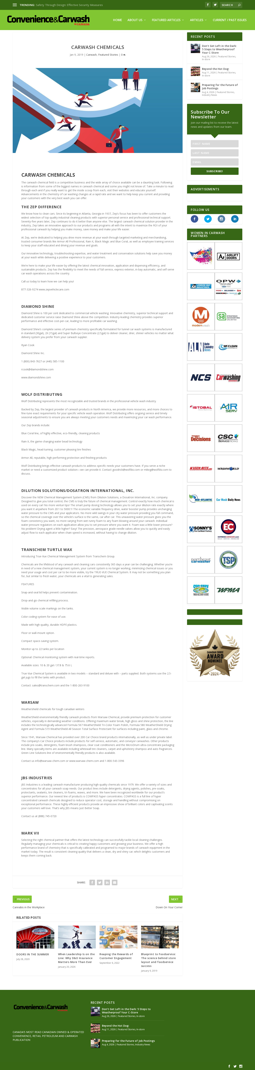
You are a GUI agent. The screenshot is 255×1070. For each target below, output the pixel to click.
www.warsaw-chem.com (84, 761)
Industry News (209, 95)
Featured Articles (166, 20)
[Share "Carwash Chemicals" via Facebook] (92, 882)
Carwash (91, 54)
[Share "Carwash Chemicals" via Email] (114, 882)
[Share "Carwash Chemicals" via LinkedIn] (107, 882)
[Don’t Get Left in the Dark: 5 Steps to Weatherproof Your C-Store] (195, 48)
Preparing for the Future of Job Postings (220, 86)
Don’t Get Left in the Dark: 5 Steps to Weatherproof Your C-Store (219, 49)
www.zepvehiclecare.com (54, 289)
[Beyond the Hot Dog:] (195, 71)
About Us (135, 20)
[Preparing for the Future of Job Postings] (195, 87)
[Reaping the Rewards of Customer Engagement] (118, 937)
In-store (206, 59)
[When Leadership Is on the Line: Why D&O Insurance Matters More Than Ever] (77, 937)
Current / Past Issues (230, 20)
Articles (196, 20)
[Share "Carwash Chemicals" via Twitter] (99, 882)
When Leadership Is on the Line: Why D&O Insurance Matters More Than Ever (76, 958)
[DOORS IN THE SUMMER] (35, 937)
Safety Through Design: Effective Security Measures (69, 5)
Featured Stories (108, 54)
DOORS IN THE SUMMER (32, 954)
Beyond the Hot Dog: (215, 69)
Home (117, 20)
